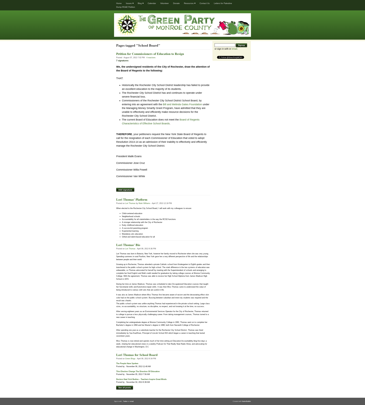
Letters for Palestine (223, 3)
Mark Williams (144, 203)
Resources (189, 3)
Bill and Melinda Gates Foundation (182, 104)
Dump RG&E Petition (125, 7)
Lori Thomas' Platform (131, 199)
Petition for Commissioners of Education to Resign (150, 53)
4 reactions (151, 57)
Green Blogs (130, 359)
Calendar (152, 3)
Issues (129, 3)
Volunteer (164, 3)
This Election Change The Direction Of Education (138, 371)
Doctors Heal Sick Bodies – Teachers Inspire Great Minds (141, 379)
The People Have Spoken (127, 363)
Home (119, 3)
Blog (140, 3)
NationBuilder (246, 401)
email (234, 49)
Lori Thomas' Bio (128, 244)
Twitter (125, 401)
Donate (176, 3)
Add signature (125, 190)
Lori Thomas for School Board (137, 354)
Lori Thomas (130, 203)
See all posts (124, 387)
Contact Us (205, 3)
